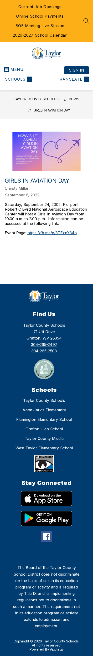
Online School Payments (39, 16)
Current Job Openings (39, 6)
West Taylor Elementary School (44, 448)
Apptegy (57, 649)
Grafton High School (44, 429)
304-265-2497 (44, 344)
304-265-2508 (44, 351)
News (74, 99)
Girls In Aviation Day (52, 110)
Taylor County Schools (36, 99)
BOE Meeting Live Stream (40, 25)
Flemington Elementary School (44, 419)
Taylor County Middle (44, 438)
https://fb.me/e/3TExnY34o (52, 232)
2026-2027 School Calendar (40, 35)
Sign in (76, 70)
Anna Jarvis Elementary (44, 410)
